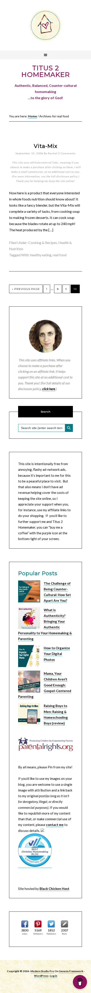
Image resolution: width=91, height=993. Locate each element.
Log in (53, 975)
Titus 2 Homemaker (45, 25)
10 (75, 289)
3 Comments (67, 153)
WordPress (41, 975)
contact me (55, 825)
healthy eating (40, 255)
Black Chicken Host (54, 889)
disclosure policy (67, 176)
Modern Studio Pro (42, 971)
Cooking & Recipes (42, 242)
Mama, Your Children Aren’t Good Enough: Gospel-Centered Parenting (44, 684)
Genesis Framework (71, 971)
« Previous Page (26, 289)
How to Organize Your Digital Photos (57, 654)
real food (59, 255)
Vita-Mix (45, 146)
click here (48, 389)
